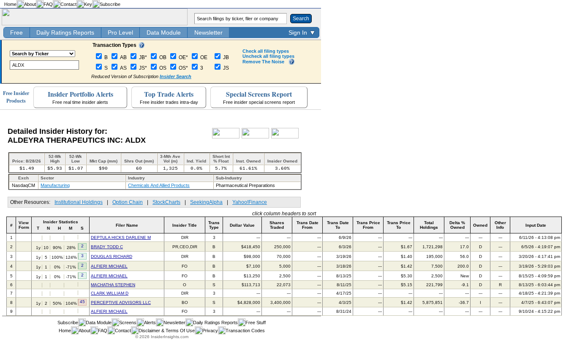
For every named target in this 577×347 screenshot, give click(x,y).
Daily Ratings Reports (65, 32)
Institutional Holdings (78, 202)
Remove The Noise (263, 61)
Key (88, 4)
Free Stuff (255, 322)
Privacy (210, 330)
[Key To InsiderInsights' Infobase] (141, 46)
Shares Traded (276, 225)
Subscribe (110, 4)
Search (301, 19)
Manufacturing (55, 185)
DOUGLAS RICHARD (111, 256)
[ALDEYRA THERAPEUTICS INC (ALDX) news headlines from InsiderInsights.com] (226, 137)
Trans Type (214, 225)
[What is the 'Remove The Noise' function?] (291, 63)
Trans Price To (399, 225)
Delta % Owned (457, 225)
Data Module (164, 32)
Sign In (297, 32)
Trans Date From (307, 225)
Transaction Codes (245, 330)
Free (16, 32)
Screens (127, 322)
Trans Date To (338, 225)
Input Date (535, 225)
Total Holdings (429, 225)
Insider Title (184, 225)
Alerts (150, 322)
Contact (68, 4)
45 (82, 301)
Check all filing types (265, 51)
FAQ (48, 4)
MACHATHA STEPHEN (113, 284)
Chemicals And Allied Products (159, 185)
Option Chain (127, 202)
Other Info (500, 225)
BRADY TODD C (107, 246)
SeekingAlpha (206, 202)
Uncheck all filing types (268, 56)
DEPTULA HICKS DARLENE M (121, 237)
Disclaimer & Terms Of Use (167, 330)
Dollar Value (242, 225)
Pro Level (120, 32)
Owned (480, 225)
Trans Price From (368, 225)
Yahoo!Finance (249, 202)
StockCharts (166, 202)
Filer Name (127, 225)
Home (10, 4)
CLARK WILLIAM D (109, 293)
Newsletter (208, 32)
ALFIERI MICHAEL (109, 266)
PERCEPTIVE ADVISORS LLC (121, 302)
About (30, 4)
